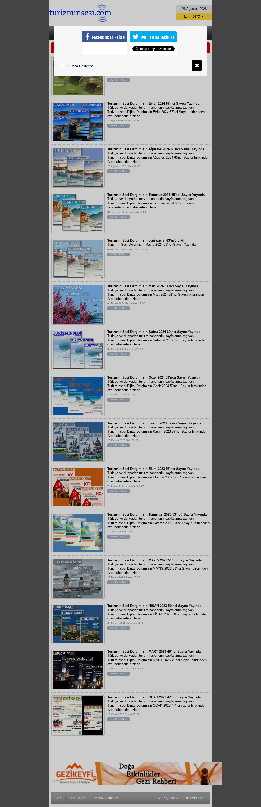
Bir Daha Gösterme (79, 66)
